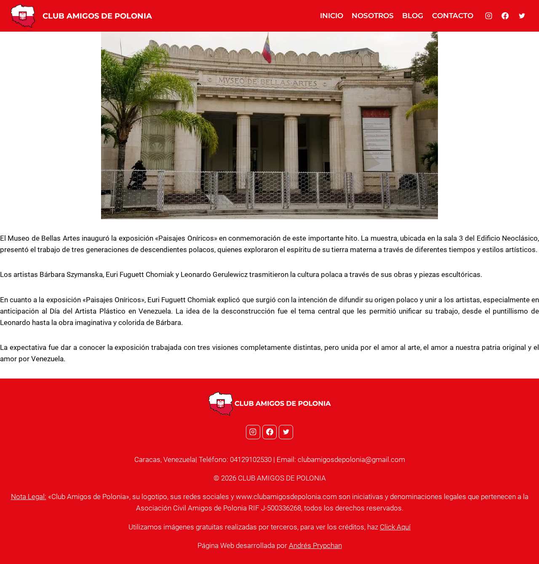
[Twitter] (522, 16)
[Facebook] (505, 16)
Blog (412, 15)
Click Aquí (395, 527)
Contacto (452, 15)
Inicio (331, 15)
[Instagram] (489, 16)
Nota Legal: (28, 496)
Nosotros (373, 15)
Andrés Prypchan (315, 545)
